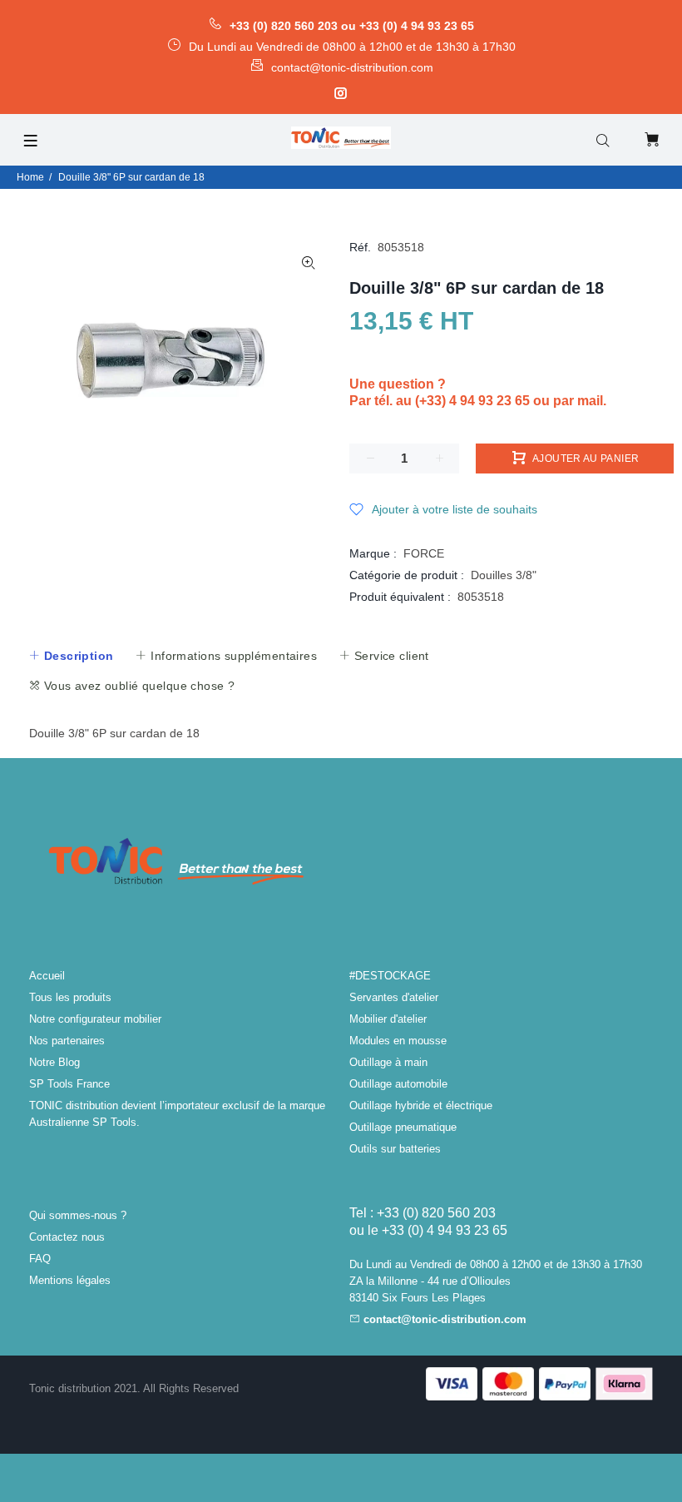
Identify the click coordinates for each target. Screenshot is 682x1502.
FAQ (40, 1258)
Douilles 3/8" (503, 575)
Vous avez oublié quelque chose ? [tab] (137, 685)
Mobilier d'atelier (388, 1019)
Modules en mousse (398, 1040)
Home (30, 177)
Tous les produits (70, 997)
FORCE (423, 553)
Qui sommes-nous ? (77, 1215)
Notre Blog (54, 1062)
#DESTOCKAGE (390, 975)
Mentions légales (70, 1280)
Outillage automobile (398, 1084)
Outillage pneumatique (403, 1127)
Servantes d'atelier (393, 997)
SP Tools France (69, 1084)
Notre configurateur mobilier (95, 1019)
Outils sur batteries (395, 1149)
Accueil (47, 975)
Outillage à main (388, 1062)
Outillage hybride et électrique (420, 1105)
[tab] (70, 656)
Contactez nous (67, 1237)
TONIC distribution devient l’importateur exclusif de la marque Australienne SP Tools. (177, 1113)
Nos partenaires (67, 1040)
